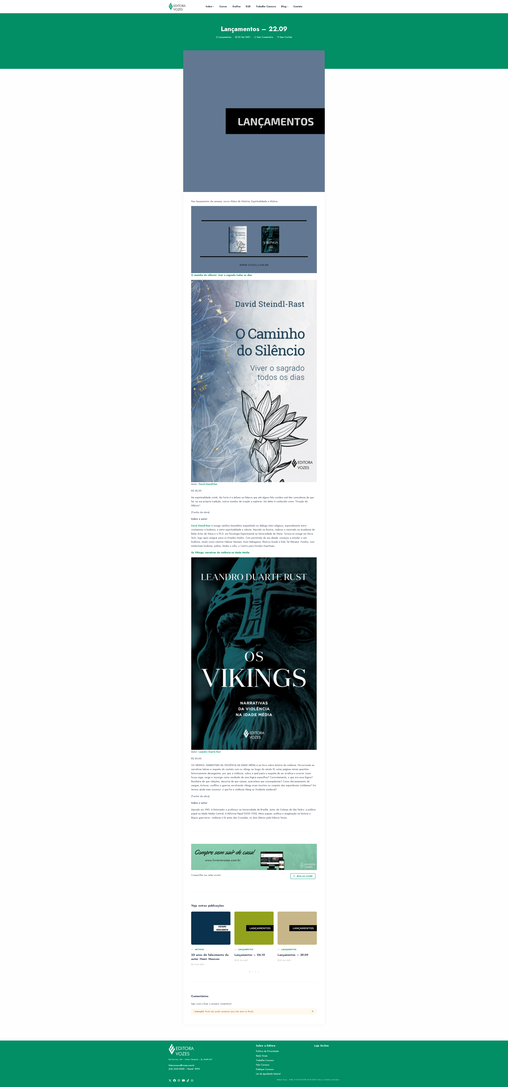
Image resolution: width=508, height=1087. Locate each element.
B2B (248, 6)
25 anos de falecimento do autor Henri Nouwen (210, 957)
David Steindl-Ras (208, 484)
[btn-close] (312, 1011)
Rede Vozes (261, 1055)
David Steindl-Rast (200, 525)
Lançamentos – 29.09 (293, 955)
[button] (249, 971)
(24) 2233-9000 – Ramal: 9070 (184, 1068)
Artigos (199, 949)
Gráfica (236, 6)
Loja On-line (321, 1045)
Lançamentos (245, 949)
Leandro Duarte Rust (210, 752)
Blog (283, 6)
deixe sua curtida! (305, 876)
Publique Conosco (265, 1069)
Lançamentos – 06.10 (249, 955)
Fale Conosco (262, 1064)
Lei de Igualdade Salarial (268, 1073)
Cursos (223, 6)
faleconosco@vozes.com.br (181, 1065)
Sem (265, 37)
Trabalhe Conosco (266, 6)
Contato (297, 6)
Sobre (209, 6)
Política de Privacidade (267, 1051)
